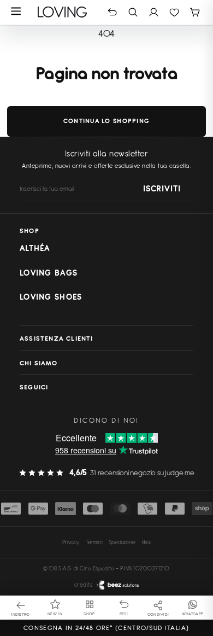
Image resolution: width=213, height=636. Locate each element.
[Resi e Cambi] (112, 11)
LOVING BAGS (49, 273)
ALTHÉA (35, 248)
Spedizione (122, 542)
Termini (94, 542)
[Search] (133, 11)
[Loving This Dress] (62, 11)
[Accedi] (153, 11)
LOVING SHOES (51, 297)
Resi (146, 542)
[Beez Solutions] (118, 585)
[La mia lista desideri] (174, 11)
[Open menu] (16, 12)
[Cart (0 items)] (194, 11)
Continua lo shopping (106, 121)
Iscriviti (161, 189)
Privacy (70, 542)
